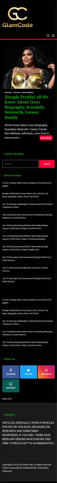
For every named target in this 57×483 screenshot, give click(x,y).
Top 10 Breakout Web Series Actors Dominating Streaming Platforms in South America (27, 216)
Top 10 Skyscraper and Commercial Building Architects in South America (26, 258)
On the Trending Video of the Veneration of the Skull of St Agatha (26, 184)
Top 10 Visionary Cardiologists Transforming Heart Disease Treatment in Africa (27, 205)
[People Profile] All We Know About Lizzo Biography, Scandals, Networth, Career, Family (26, 107)
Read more (7, 398)
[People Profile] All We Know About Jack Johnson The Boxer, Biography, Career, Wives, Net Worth (25, 195)
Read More (46, 138)
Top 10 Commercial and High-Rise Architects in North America (25, 269)
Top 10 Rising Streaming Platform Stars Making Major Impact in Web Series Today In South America (25, 227)
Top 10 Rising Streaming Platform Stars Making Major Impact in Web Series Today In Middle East (25, 248)
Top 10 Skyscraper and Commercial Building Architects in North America (26, 280)
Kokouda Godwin (12, 138)
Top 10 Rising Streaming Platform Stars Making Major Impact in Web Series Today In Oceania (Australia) (25, 237)
